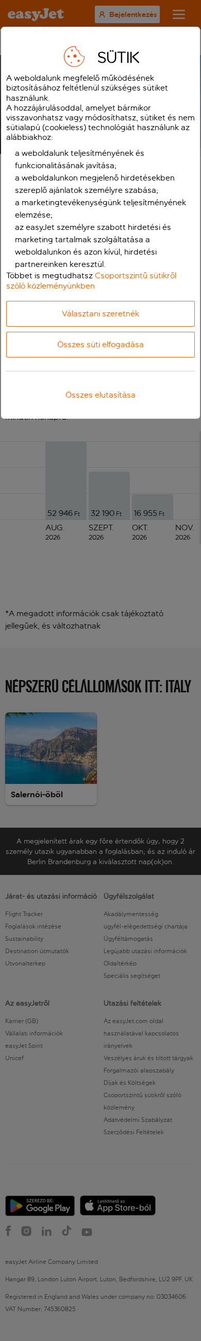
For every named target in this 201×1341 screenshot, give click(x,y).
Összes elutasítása (100, 395)
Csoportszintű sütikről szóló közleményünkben (91, 280)
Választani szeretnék (100, 313)
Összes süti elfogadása (100, 344)
